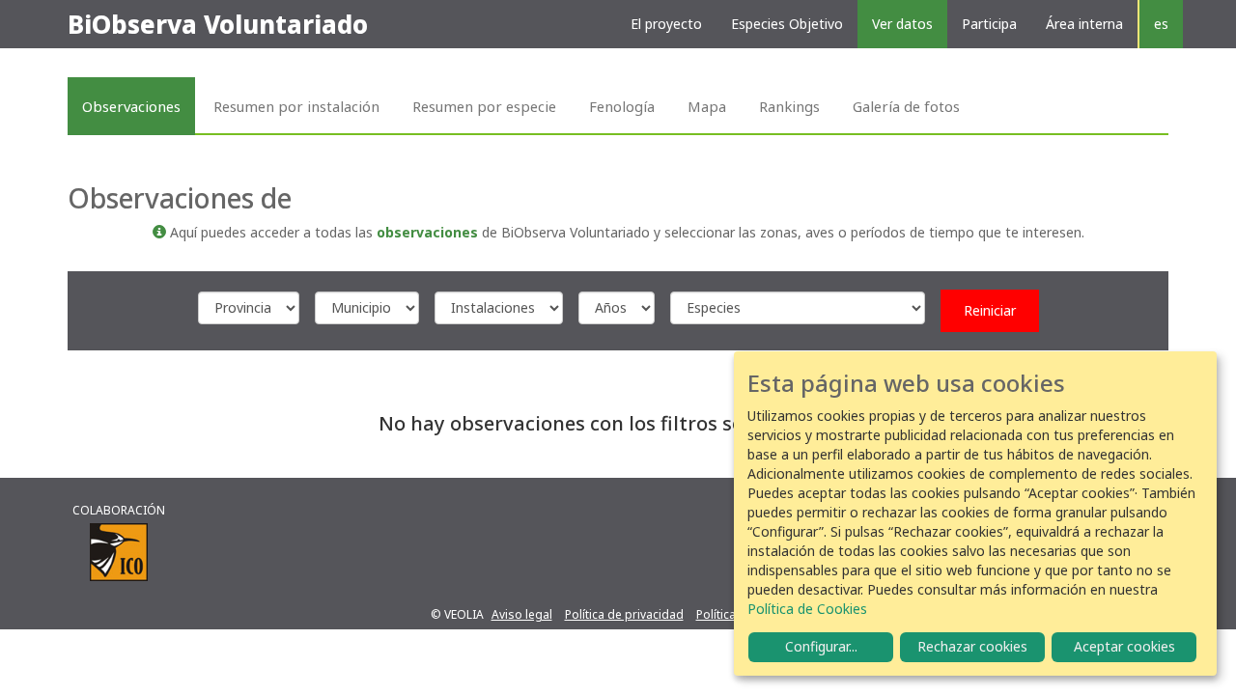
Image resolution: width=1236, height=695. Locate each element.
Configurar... (821, 646)
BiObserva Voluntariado (218, 24)
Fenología (622, 106)
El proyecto (666, 23)
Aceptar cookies (1124, 646)
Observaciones (131, 106)
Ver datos (902, 23)
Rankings (789, 106)
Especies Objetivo (787, 23)
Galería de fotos (906, 106)
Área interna (1084, 23)
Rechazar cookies (972, 646)
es (1161, 23)
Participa (989, 23)
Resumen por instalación (296, 106)
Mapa (707, 106)
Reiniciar (990, 310)
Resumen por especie (484, 106)
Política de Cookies (807, 608)
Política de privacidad (624, 614)
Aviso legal (522, 614)
